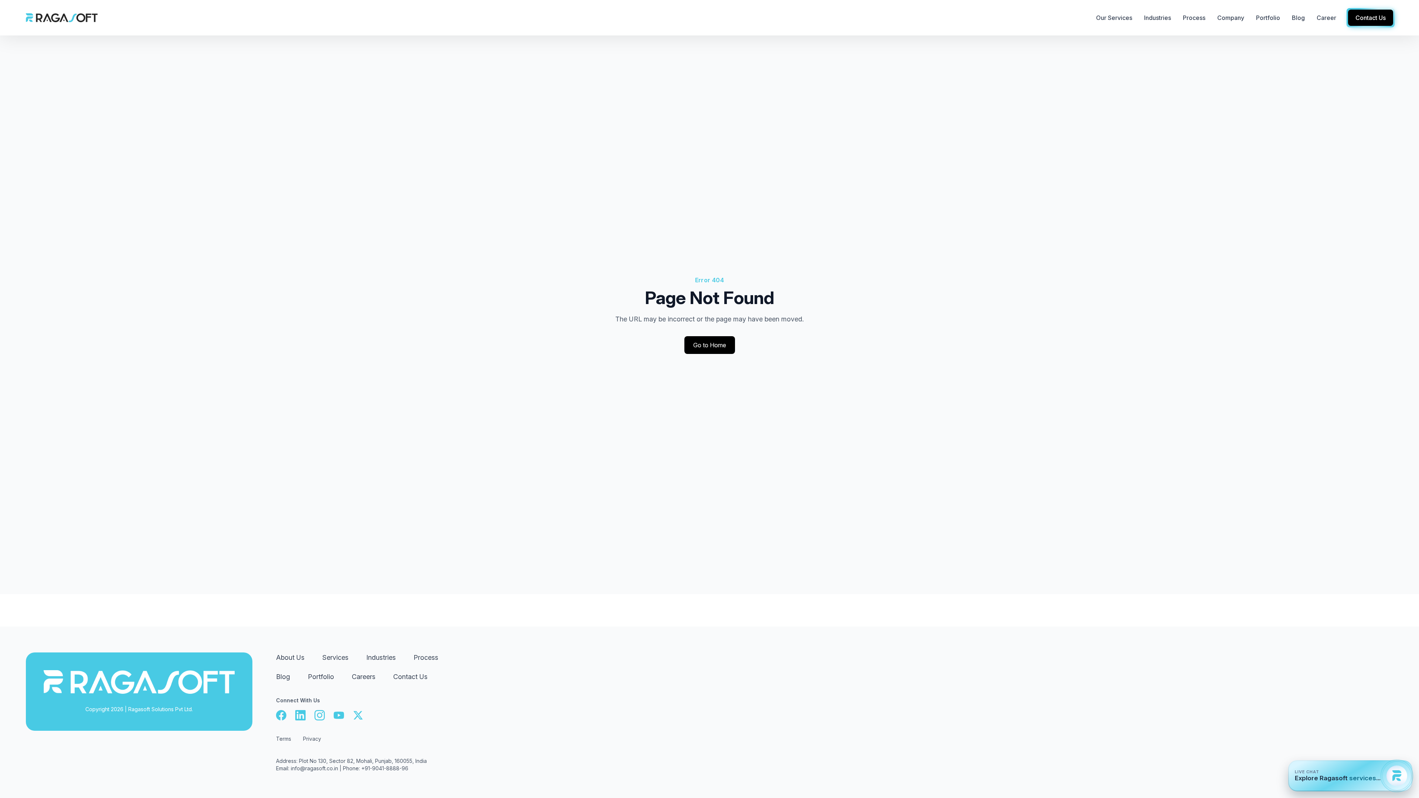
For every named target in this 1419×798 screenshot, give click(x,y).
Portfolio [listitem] (1268, 17)
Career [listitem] (1326, 17)
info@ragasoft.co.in (314, 768)
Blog (283, 677)
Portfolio (321, 677)
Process (426, 657)
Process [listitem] (1194, 17)
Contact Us (410, 677)
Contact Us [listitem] (1370, 17)
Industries (381, 657)
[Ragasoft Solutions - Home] (62, 17)
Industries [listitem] (1157, 17)
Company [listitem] (1230, 17)
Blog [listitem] (1298, 17)
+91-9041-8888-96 (384, 768)
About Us (290, 657)
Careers (363, 677)
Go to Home (709, 345)
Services (335, 657)
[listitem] (281, 715)
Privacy (312, 739)
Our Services (1114, 17)
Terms (283, 739)
